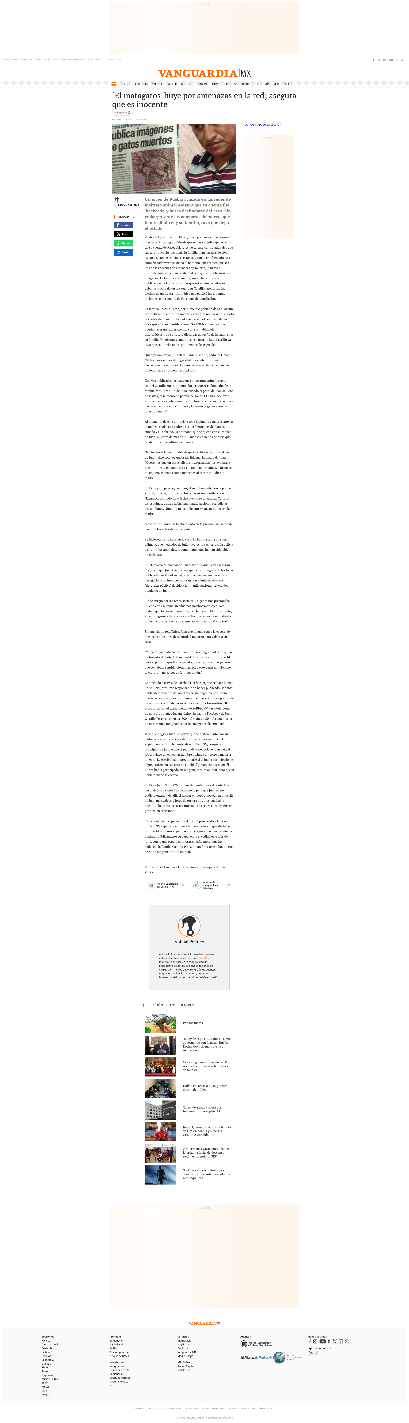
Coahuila (141, 84)
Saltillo (157, 84)
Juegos (126, 84)
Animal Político (128, 205)
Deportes (229, 84)
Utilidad (245, 84)
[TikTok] (396, 59)
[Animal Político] (189, 926)
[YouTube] (391, 60)
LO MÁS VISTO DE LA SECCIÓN (263, 124)
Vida (276, 84)
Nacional (117, 119)
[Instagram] (384, 60)
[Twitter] (379, 60)
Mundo (186, 84)
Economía (262, 84)
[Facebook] (373, 60)
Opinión (201, 84)
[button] (113, 84)
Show (215, 84)
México (172, 84)
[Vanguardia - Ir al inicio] (204, 73)
